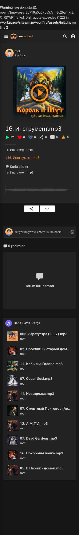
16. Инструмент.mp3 (33, 128)
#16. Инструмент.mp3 (22, 158)
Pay (31, 208)
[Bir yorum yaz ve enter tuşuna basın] (39, 232)
